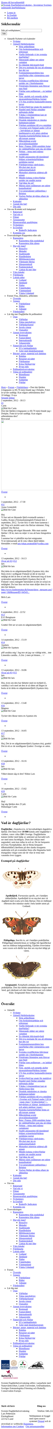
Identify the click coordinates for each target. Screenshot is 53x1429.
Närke (22, 285)
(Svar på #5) (7, 672)
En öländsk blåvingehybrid (31, 65)
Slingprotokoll (25, 264)
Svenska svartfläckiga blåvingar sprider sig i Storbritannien (33, 82)
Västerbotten (25, 288)
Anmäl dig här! (20, 204)
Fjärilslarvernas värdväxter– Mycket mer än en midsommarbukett (32, 167)
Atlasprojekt (24, 343)
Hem (3, 387)
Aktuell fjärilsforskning (23, 44)
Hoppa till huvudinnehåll (12, 2)
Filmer (16, 217)
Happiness (28, 1424)
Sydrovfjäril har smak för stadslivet (35, 107)
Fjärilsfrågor (24, 303)
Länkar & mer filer (27, 269)
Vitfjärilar (23, 319)
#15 (15, 672)
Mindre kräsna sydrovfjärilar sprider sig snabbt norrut (32, 179)
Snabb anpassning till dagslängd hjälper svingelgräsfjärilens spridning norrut (34, 159)
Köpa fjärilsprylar (27, 364)
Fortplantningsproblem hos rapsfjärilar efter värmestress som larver (34, 75)
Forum (22, 296)
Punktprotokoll (26, 267)
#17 (3, 733)
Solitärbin (23, 379)
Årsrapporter (19, 219)
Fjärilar (22, 382)
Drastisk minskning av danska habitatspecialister (33, 121)
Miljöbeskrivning (27, 259)
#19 (3, 791)
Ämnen (16, 301)
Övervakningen (24, 235)
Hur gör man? (19, 246)
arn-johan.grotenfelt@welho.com (33, 543)
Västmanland (25, 290)
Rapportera (18, 238)
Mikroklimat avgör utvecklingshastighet (28, 142)
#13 (3, 614)
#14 (3, 642)
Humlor (22, 377)
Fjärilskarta (18, 275)
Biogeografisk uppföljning (25, 222)
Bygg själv (24, 366)
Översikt (17, 298)
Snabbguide (24, 254)
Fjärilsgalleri (18, 311)
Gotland (22, 280)
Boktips (22, 356)
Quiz (15, 317)
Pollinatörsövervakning (23, 369)
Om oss (21, 209)
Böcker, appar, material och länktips (29, 353)
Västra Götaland (26, 293)
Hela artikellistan (26, 46)
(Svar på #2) (7, 561)
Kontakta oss (19, 233)
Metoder (23, 251)
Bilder (22, 306)
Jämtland (23, 282)
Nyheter (16, 41)
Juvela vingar (25, 327)
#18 (3, 763)
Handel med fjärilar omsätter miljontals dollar (32, 110)
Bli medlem (12, 18)
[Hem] (26, 7)
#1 (2, 403)
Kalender (17, 201)
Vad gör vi (18, 214)
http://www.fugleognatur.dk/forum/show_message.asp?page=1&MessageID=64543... (26, 590)
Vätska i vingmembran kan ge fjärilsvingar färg (33, 116)
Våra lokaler (18, 272)
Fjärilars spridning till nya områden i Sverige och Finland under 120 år (35, 129)
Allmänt (22, 309)
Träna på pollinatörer (22, 372)
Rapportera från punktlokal (31, 240)
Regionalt (23, 335)
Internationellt (25, 340)
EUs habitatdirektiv (28, 348)
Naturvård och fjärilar (23, 345)
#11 (3, 504)
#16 (3, 705)
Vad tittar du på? (26, 183)
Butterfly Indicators (28, 230)
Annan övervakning (22, 332)
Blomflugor (24, 374)
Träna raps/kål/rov (27, 322)
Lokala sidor (19, 277)
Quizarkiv (23, 330)
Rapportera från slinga (29, 243)
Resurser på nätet (27, 359)
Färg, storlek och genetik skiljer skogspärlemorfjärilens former (33, 97)
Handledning (25, 256)
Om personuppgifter (35, 1426)
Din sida (17, 206)
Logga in (11, 12)
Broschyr (23, 248)
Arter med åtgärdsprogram (31, 351)
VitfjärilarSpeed (26, 324)
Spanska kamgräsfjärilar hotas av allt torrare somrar (34, 137)
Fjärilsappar (24, 361)
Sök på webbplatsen (10, 30)
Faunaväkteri (25, 338)
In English (12, 15)
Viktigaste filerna (27, 261)
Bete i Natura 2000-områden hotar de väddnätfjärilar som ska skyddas (35, 147)
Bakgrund (17, 212)
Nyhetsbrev (18, 225)
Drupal (41, 1421)
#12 (15, 561)
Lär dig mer (24, 314)
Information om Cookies (12, 1426)
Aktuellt (21, 38)
